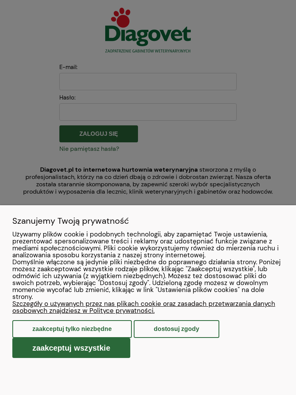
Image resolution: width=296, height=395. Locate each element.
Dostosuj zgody (176, 329)
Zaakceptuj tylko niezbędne (72, 329)
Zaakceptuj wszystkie (71, 348)
